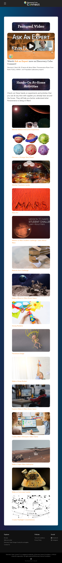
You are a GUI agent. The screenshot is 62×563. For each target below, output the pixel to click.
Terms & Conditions (40, 538)
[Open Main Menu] (5, 3)
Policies (37, 534)
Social (53, 534)
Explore (6, 534)
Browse (6, 538)
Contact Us (7, 544)
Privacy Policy (38, 540)
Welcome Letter (8, 540)
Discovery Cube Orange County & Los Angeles (16, 542)
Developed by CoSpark (31, 560)
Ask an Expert (21, 61)
